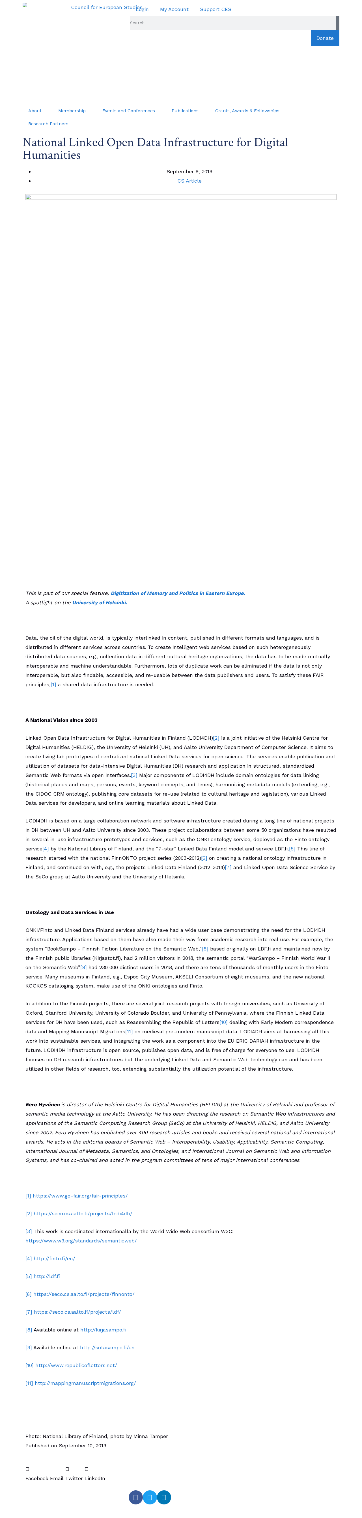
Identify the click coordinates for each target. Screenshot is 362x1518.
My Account (174, 9)
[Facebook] (136, 1497)
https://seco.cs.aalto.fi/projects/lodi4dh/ (83, 1213)
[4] (45, 849)
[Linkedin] (164, 1497)
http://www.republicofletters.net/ (76, 1365)
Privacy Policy (83, 1510)
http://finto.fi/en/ (54, 1258)
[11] (129, 1031)
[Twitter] (150, 1497)
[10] (223, 1022)
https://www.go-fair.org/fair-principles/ (80, 1196)
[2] (216, 738)
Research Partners (48, 123)
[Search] (337, 23)
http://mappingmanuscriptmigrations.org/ (85, 1383)
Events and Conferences (128, 110)
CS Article (189, 181)
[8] (205, 949)
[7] (228, 867)
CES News (42, 1497)
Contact (39, 1510)
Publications (185, 110)
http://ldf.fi (47, 1276)
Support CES (215, 9)
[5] (292, 849)
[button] (36, 1474)
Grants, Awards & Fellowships (247, 110)
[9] (83, 967)
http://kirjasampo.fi (103, 1330)
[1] (53, 684)
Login (142, 9)
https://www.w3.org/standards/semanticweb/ (81, 1241)
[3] (134, 775)
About (35, 110)
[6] (204, 858)
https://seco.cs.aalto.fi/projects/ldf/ (77, 1312)
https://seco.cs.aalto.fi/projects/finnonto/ (84, 1294)
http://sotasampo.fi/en (107, 1347)
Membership (72, 110)
